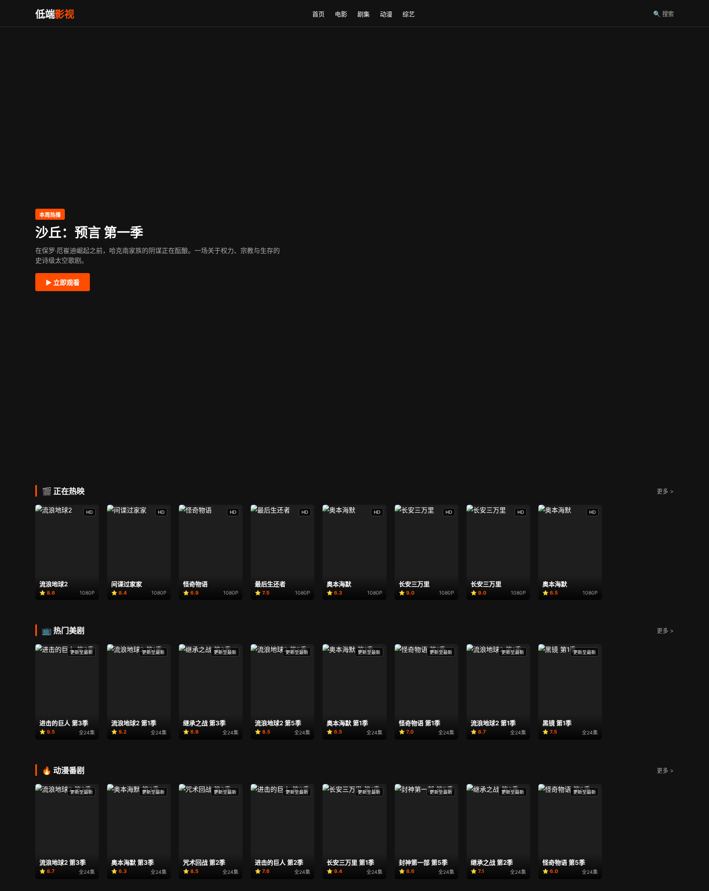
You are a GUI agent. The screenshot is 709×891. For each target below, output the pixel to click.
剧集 (363, 14)
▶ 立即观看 (63, 282)
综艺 (409, 14)
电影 (341, 14)
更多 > (665, 491)
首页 (318, 14)
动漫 (386, 14)
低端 (54, 14)
